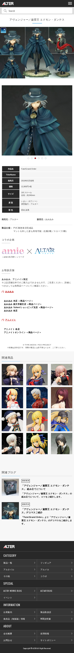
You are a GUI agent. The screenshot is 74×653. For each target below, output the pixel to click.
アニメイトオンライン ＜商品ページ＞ (22, 332)
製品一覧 (7, 562)
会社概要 (7, 633)
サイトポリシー (48, 640)
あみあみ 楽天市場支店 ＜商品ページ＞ (23, 304)
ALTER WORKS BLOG (12, 590)
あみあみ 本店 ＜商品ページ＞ (18, 301)
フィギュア (45, 562)
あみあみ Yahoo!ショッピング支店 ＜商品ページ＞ (29, 307)
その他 (6, 576)
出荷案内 (7, 612)
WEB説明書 (45, 618)
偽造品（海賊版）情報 (14, 618)
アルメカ (44, 569)
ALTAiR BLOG (46, 590)
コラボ (43, 576)
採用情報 (44, 633)
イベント (7, 597)
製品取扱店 (45, 612)
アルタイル (8, 569)
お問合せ (7, 640)
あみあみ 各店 (11, 310)
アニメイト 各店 (12, 329)
